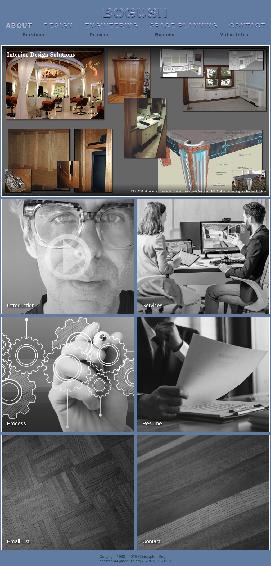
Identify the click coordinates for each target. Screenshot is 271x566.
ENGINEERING (111, 25)
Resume (165, 34)
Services (33, 34)
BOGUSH (136, 13)
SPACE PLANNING (184, 25)
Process (100, 34)
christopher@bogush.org (120, 561)
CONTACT (247, 25)
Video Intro (234, 34)
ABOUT (19, 25)
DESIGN (58, 25)
